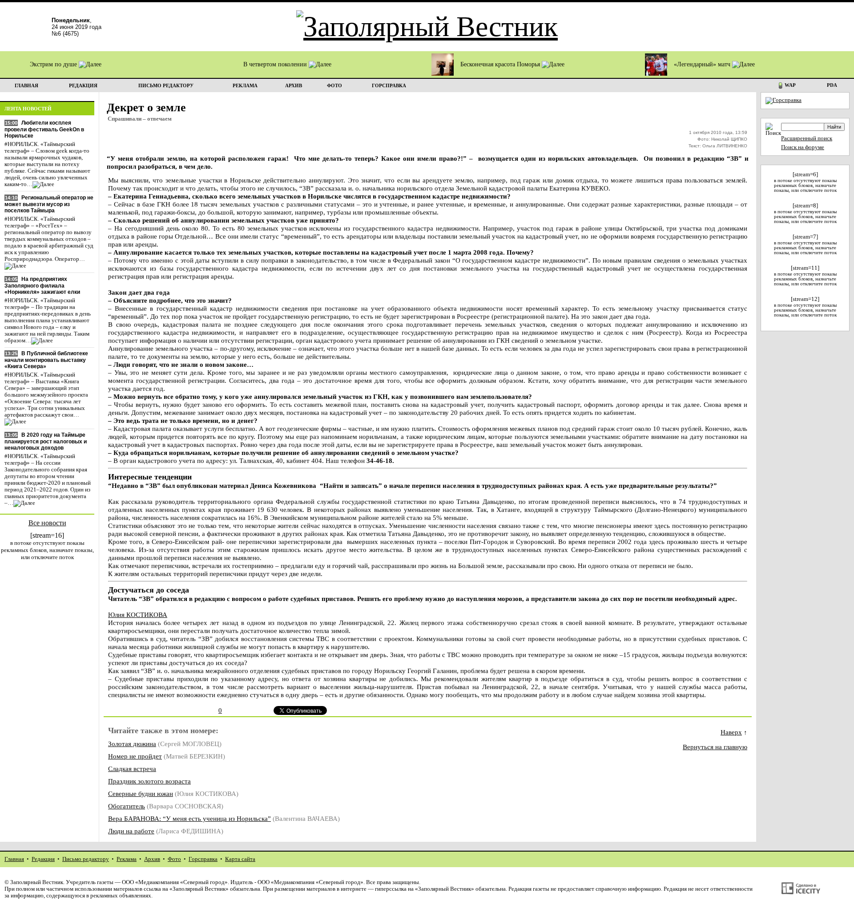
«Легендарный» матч (703, 64)
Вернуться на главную (715, 747)
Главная (14, 859)
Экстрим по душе (54, 64)
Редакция (43, 859)
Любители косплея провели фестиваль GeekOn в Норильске (44, 129)
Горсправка (203, 859)
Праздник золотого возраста (149, 781)
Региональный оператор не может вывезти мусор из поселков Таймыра (48, 204)
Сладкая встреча (132, 768)
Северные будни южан (140, 793)
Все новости (47, 523)
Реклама (127, 859)
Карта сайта (240, 859)
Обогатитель (126, 806)
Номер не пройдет (135, 756)
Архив (152, 859)
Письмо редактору (85, 859)
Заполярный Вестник (36, 882)
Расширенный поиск (806, 138)
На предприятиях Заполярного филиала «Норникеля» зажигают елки (42, 285)
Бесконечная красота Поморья (501, 64)
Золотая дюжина (132, 743)
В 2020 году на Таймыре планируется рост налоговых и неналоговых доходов (45, 441)
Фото (174, 859)
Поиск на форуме (802, 147)
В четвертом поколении (276, 64)
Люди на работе (131, 831)
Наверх (731, 732)
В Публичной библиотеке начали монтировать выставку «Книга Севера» (46, 359)
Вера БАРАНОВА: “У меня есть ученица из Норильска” (189, 818)
